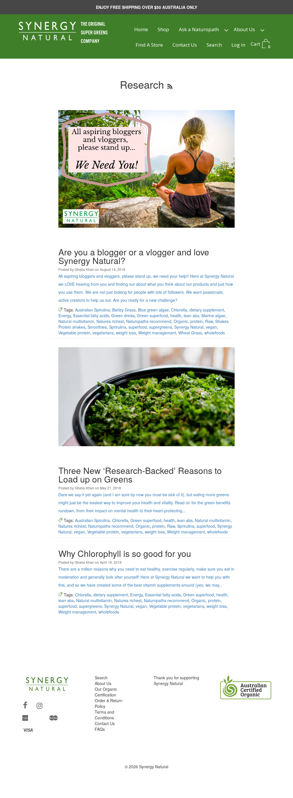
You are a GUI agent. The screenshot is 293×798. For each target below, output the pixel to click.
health (175, 315)
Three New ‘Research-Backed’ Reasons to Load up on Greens (140, 474)
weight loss (126, 333)
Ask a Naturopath (199, 29)
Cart (260, 45)
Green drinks (123, 315)
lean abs (191, 315)
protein (196, 321)
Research (142, 84)
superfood (137, 327)
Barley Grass (124, 310)
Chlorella (179, 310)
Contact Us (185, 44)
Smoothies (97, 327)
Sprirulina (117, 327)
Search (214, 44)
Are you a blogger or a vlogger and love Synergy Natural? (133, 256)
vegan (211, 327)
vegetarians (103, 333)
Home (141, 29)
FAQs (100, 729)
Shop (163, 29)
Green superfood (152, 315)
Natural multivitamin (76, 321)
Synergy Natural (188, 327)
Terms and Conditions (104, 714)
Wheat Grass (190, 333)
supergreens (160, 327)
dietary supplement (206, 310)
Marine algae (213, 315)
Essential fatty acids (91, 315)
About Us (244, 29)
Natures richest (110, 321)
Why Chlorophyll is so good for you (124, 553)
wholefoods (214, 333)
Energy (64, 315)
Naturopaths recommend (148, 321)
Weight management (157, 333)
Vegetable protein (74, 333)
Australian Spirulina (92, 310)
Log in (238, 44)
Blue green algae (153, 310)
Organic (181, 321)
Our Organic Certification (106, 692)
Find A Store (149, 44)
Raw (209, 321)
